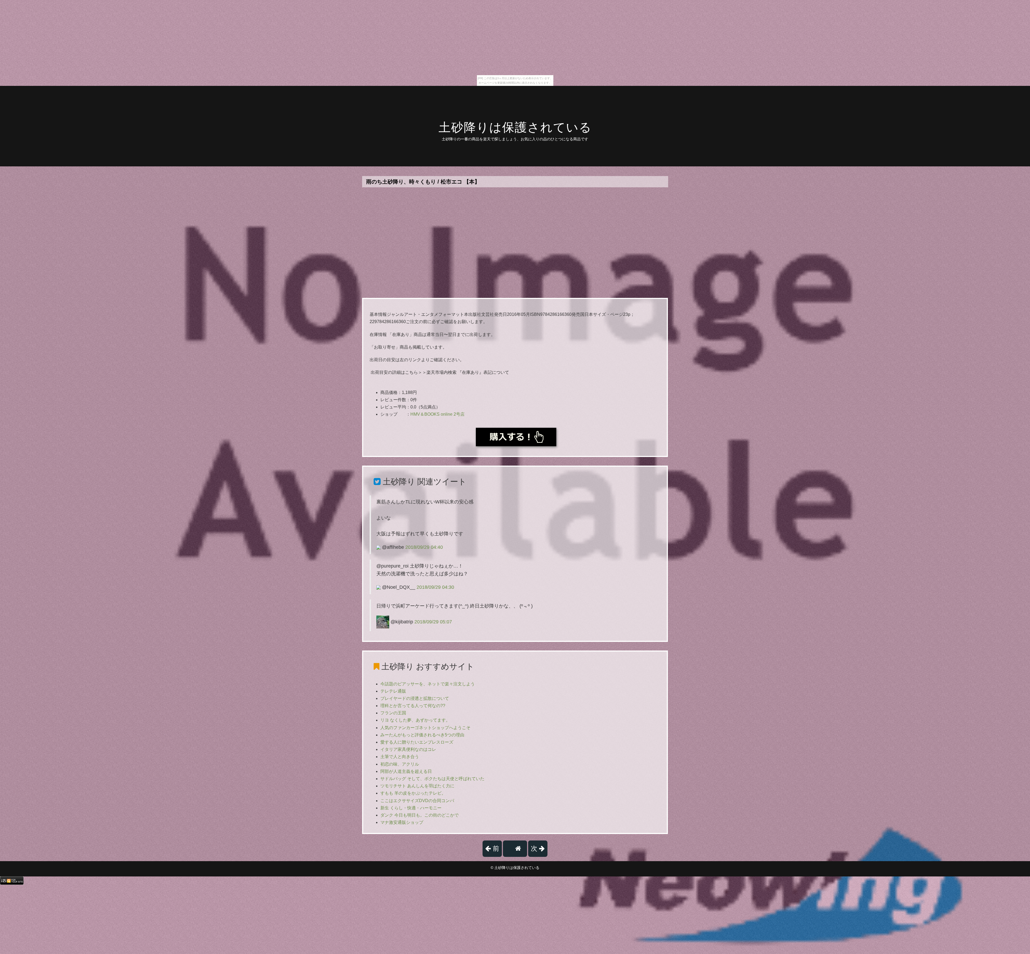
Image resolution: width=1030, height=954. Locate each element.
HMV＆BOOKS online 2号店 (437, 414)
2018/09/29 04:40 (424, 547)
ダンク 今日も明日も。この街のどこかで (419, 815)
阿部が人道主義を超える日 (406, 771)
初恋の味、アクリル (399, 764)
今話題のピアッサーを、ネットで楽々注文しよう (427, 684)
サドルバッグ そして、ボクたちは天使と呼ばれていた (432, 778)
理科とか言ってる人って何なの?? (412, 705)
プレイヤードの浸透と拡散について (414, 698)
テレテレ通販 (393, 691)
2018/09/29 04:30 (435, 587)
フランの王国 (393, 713)
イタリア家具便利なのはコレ (408, 749)
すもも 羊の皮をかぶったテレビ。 (413, 793)
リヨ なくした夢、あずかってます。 (415, 720)
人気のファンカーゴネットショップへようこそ (425, 727)
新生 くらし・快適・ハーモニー (411, 808)
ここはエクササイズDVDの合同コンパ (417, 800)
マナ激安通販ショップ (401, 822)
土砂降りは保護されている (515, 127)
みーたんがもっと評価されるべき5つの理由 (422, 735)
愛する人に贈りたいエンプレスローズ (416, 742)
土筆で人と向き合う (399, 756)
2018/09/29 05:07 (433, 621)
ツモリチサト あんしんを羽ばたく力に (417, 786)
